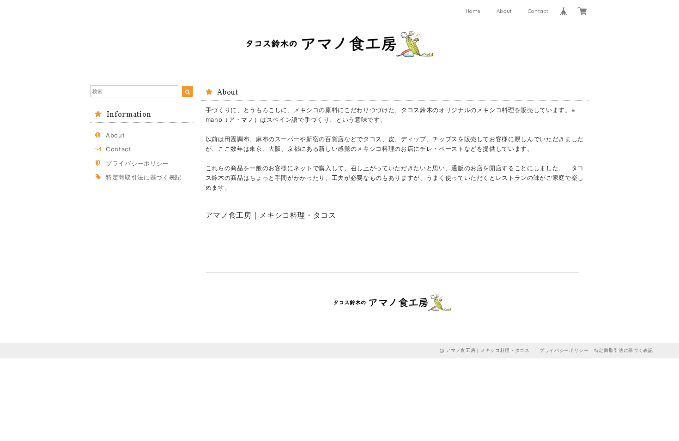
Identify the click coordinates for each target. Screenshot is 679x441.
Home (473, 11)
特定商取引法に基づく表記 (144, 177)
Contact (538, 11)
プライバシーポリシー (137, 163)
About (504, 11)
